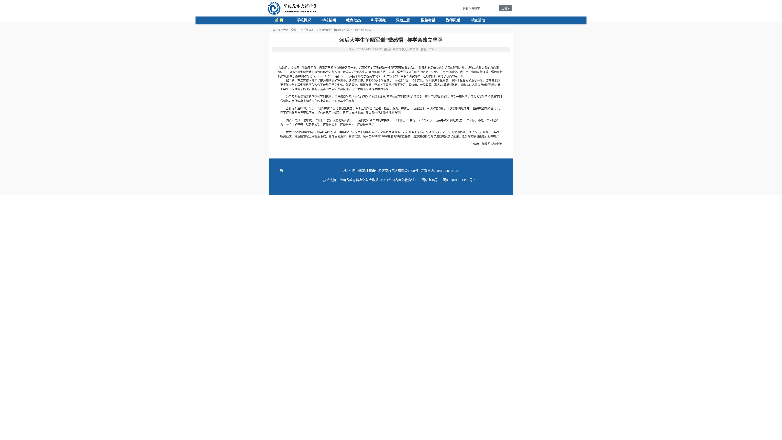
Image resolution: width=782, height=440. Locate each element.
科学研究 (378, 20)
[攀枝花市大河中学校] (284, 29)
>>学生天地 (307, 29)
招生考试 (428, 20)
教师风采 (453, 20)
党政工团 (403, 20)
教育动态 (353, 20)
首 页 (279, 20)
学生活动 (477, 20)
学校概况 (304, 20)
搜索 (508, 8)
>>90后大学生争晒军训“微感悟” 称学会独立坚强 (345, 29)
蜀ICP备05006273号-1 (459, 179)
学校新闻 (328, 20)
